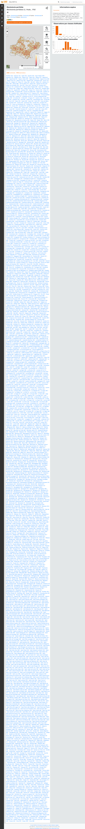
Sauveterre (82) (35, 735)
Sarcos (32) (29, 730)
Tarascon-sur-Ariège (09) (35, 756)
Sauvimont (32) (27, 737)
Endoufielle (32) (36, 265)
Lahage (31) (40, 357)
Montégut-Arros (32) (31, 479)
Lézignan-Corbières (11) (13, 412)
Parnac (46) (45, 530)
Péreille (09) (12, 539)
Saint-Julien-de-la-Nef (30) (31, 669)
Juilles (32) (41, 332)
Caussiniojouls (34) (36, 213)
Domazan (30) (38, 257)
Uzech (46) (38, 776)
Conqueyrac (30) (24, 238)
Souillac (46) (9, 753)
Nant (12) (43, 512)
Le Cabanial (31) (35, 390)
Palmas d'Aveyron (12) (22, 528)
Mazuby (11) (43, 446)
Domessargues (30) (11, 259)
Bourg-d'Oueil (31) (34, 156)
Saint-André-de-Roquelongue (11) (32, 601)
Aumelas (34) (12, 102)
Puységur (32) (31, 569)
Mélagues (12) (34, 447)
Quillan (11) (44, 569)
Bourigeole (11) (24, 158)
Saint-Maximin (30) (42, 694)
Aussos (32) (38, 105)
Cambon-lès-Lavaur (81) (12, 177)
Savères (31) (17, 738)
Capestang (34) (10, 186)
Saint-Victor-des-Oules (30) (38, 719)
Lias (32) (45, 412)
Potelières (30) (41, 555)
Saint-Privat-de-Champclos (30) (24, 710)
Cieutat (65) (40, 226)
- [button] (7, 33)
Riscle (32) (12, 582)
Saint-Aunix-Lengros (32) (19, 605)
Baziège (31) (17, 123)
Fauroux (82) (12, 280)
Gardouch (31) (19, 308)
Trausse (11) (24, 772)
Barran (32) (10, 121)
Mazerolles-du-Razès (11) (32, 446)
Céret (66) (43, 221)
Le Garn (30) (41, 393)
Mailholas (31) (30, 425)
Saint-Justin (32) (40, 672)
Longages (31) (28, 419)
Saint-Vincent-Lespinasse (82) (13, 723)
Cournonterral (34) (19, 246)
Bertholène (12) (32, 140)
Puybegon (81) (17, 566)
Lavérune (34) (33, 387)
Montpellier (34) (13, 498)
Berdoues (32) (9, 140)
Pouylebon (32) (46, 556)
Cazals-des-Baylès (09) (28, 216)
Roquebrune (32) (37, 585)
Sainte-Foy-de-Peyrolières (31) (26, 629)
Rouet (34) (38, 591)
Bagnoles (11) (9, 115)
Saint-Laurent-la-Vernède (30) (13, 678)
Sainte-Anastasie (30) (41, 621)
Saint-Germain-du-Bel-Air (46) (17, 648)
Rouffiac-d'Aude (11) (11, 593)
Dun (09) (35, 261)
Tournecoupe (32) (18, 768)
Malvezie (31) (39, 427)
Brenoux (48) (44, 161)
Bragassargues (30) (14, 161)
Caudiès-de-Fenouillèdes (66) (13, 210)
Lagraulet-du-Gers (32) (39, 355)
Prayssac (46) (9, 561)
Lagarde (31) (18, 354)
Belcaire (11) (18, 131)
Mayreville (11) (33, 444)
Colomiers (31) (22, 234)
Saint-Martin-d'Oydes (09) (32, 688)
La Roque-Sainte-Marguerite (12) (26, 371)
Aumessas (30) (28, 102)
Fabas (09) (33, 276)
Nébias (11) (31, 514)
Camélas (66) (46, 177)
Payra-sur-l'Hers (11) (11, 533)
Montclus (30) (31, 476)
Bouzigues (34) (33, 159)
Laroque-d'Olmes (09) (11, 371)
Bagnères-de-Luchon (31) (40, 113)
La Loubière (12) (18, 360)
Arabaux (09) (24, 90)
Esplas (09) (15, 275)
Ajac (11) (8, 82)
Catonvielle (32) (32, 208)
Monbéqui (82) (28, 458)
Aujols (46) (24, 101)
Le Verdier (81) (30, 411)
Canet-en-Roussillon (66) (29, 183)
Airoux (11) (45, 80)
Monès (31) (25, 460)
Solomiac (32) (12, 749)
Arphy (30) (12, 96)
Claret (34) (36, 229)
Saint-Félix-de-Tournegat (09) (13, 639)
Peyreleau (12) (17, 542)
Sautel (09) (32, 734)
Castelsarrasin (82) (13, 204)
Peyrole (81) (36, 544)
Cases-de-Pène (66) (34, 191)
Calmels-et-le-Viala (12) (15, 174)
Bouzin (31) (41, 159)
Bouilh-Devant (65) (14, 153)
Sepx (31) (26, 743)
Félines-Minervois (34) (30, 280)
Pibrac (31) (38, 547)
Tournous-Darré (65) (39, 768)
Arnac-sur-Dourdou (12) (34, 94)
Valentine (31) (22, 783)
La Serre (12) (29, 376)
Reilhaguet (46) (35, 575)
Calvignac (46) (33, 174)
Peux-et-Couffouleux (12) (28, 541)
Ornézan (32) (35, 523)
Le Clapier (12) (18, 392)
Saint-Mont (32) (26, 697)
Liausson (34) (9, 414)
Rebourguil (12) (18, 575)
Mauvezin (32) (40, 443)
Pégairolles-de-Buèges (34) (21, 536)
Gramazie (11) (38, 321)
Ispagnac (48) (18, 329)
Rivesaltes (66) (25, 582)
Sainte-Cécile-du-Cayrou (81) (29, 623)
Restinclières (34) (43, 577)
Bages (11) (47, 112)
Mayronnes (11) (13, 446)
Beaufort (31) (9, 124)
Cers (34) (16, 223)
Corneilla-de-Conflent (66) (16, 242)
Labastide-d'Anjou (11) (32, 335)
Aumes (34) (20, 102)
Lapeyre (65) (24, 368)
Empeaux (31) (19, 265)
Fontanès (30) (18, 291)
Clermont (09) (43, 229)
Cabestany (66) (10, 169)
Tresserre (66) (45, 773)
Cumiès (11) (34, 253)
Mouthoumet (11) (10, 509)
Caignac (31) (36, 170)
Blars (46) (45, 147)
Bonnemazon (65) (41, 150)
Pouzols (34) (35, 558)
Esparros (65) (20, 272)
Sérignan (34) (9, 745)
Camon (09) (10, 178)
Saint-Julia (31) (19, 667)
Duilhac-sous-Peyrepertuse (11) (24, 261)
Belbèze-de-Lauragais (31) (31, 129)
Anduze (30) (12, 88)
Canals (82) (36, 181)
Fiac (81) (32, 284)
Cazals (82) (18, 216)
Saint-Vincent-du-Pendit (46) (39, 721)
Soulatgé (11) (23, 753)
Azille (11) (27, 112)
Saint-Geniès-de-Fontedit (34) (26, 643)
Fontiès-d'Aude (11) (18, 294)
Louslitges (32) (39, 420)
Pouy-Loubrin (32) (11, 558)
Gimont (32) (9, 314)
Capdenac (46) (30, 185)
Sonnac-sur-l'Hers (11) (39, 749)
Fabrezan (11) (12, 278)
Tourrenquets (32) (28, 770)
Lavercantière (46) (10, 387)
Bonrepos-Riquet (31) (11, 151)
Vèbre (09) (34, 786)
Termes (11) (16, 759)
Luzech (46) (16, 424)
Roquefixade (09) (18, 586)
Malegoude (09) (11, 427)
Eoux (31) (11, 267)
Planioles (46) (25, 550)
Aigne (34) (32, 77)
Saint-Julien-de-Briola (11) (42, 667)
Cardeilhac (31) (19, 188)
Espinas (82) (39, 273)
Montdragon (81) (45, 477)
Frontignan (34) (43, 300)
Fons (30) (34, 289)
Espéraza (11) (10, 273)
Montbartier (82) (33, 469)
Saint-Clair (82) (26, 617)
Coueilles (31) (33, 243)
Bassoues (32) (43, 121)
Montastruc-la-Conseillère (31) (13, 468)
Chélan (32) (39, 224)
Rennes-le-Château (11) (12, 577)
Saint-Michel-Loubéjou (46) (14, 697)
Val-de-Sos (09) (22, 781)
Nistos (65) (9, 517)
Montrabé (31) (32, 499)
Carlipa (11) (17, 189)
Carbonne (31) (43, 186)
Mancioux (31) (20, 428)
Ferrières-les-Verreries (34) (30, 283)
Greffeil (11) (31, 322)
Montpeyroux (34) (22, 498)
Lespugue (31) (9, 409)
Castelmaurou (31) (37, 194)
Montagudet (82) (23, 465)
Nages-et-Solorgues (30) (20, 512)
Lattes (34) (21, 381)
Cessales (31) (23, 223)
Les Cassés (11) (43, 403)
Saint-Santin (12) (39, 713)
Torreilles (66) (34, 765)
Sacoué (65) (41, 596)
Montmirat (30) (38, 495)
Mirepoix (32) (12, 455)
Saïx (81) (15, 724)
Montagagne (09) (36, 463)
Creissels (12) (17, 249)
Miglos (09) (46, 450)
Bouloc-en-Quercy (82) (36, 155)
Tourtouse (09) (37, 770)
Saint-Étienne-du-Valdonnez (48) (28, 634)
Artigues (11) (31, 98)
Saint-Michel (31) (31, 696)
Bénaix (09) (37, 139)
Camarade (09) (10, 175)
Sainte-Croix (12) (11, 626)
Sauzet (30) (35, 737)
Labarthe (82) (35, 333)
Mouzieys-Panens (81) (27, 509)
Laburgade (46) (43, 343)
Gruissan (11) (16, 324)
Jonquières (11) (38, 330)
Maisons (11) (38, 425)
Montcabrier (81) (18, 474)
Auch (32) (11, 101)
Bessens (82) (30, 142)
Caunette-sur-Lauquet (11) (17, 211)
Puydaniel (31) (9, 568)
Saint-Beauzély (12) (28, 609)
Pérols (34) (42, 539)
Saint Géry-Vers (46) (14, 650)
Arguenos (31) (35, 93)
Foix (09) (19, 289)
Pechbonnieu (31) (32, 534)
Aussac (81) (15, 105)
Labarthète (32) (13, 335)
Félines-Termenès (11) (42, 280)
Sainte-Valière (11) (19, 636)
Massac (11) (21, 436)
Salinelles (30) (35, 724)
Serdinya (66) (33, 743)
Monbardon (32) (19, 458)
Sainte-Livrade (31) (18, 631)
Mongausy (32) (22, 461)
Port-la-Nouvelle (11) (20, 555)
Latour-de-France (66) (36, 379)
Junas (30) (12, 333)
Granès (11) (46, 321)
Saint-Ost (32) (41, 700)
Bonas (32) (17, 150)
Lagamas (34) (45, 352)
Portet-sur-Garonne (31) (40, 553)
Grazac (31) (17, 322)
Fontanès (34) (26, 291)
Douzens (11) (42, 259)
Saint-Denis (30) (39, 620)
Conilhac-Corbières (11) (29, 237)
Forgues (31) (37, 294)
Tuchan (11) (12, 776)
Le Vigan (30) (38, 411)
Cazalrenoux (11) (10, 216)
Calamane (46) (34, 172)
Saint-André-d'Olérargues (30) (22, 602)
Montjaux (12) (44, 492)
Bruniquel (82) (37, 166)
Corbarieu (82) (33, 238)
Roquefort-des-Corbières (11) (31, 586)
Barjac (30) (33, 120)
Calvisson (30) (42, 174)
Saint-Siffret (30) (40, 716)
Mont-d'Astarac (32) (24, 477)
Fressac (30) (26, 300)
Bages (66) (9, 113)
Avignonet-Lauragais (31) (19, 110)
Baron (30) (46, 120)
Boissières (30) (44, 148)
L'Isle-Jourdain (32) (42, 416)
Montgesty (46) (42, 488)
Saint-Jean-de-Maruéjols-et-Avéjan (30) (26, 659)
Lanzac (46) (27, 367)
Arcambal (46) (18, 91)
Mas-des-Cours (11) (12, 436)
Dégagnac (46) (17, 256)
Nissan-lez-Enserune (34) (39, 515)
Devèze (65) (36, 256)
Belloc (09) (24, 136)
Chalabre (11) (10, 224)
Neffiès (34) (38, 514)
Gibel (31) (21, 313)
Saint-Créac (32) (10, 620)
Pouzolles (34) (27, 558)
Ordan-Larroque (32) (17, 523)
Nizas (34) (31, 517)
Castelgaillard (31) (18, 194)
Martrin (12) (34, 435)
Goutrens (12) (9, 321)
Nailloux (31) (30, 512)
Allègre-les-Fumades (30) (12, 85)
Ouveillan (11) (12, 526)
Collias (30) (30, 232)
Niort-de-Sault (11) (27, 515)
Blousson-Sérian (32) (18, 148)
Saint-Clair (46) (17, 617)
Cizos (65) (24, 227)
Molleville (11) (10, 458)
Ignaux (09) (33, 327)
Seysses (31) (45, 746)
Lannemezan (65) (30, 365)
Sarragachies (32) (13, 732)
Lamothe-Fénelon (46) (11, 365)
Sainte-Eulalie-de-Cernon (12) (36, 628)
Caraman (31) (26, 186)
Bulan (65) (9, 167)
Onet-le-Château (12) (32, 522)
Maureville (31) (41, 441)
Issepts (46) (31, 329)
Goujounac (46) (20, 319)
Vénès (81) (44, 787)
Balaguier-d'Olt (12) (23, 117)
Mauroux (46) (17, 443)
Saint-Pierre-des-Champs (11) (28, 707)
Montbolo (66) (45, 471)
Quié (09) (38, 569)
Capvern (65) (18, 186)
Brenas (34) (29, 161)
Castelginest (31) (28, 194)
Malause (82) (46, 425)
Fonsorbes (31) (41, 289)
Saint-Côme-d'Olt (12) (28, 618)
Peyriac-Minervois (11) (18, 544)
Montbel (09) (9, 471)
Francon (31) (24, 299)
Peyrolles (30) (9, 545)
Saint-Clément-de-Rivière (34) (14, 618)
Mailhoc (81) (23, 425)
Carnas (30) (43, 189)
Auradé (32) (36, 102)
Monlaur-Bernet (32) (32, 461)
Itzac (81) (44, 329)
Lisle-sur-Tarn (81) (10, 417)
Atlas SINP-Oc (13, 2)
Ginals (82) (16, 314)
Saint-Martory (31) (13, 693)
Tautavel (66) (43, 757)
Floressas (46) (28, 287)
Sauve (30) (9, 735)
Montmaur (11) (20, 495)
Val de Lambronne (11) (11, 781)
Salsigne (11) (40, 727)
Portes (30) (30, 553)
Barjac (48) (40, 120)
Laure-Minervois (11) (21, 382)
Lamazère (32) (40, 362)
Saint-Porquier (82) (42, 708)
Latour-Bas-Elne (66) (25, 379)
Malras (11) (18, 427)
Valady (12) (26, 780)
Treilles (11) (17, 773)
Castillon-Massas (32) (36, 207)
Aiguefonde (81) (13, 79)
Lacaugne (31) (16, 348)
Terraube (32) (30, 759)
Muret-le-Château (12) (24, 511)
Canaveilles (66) (44, 181)
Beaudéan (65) (42, 123)
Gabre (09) (29, 302)
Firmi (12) (8, 286)
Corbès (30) (12, 240)
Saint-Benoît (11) (18, 610)
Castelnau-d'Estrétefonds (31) (22, 199)
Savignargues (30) (37, 738)
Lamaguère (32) (10, 362)
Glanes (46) (32, 316)
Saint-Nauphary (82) (36, 697)
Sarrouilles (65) (23, 732)
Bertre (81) (39, 140)
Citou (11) (18, 227)
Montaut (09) (43, 468)
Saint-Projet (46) (37, 710)
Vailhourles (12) (11, 780)
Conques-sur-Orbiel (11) (13, 238)
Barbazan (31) (28, 118)
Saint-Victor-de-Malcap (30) (23, 719)
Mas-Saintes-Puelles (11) (39, 436)
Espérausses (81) (45, 272)
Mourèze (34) (45, 506)
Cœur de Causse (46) (20, 232)
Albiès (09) (9, 83)
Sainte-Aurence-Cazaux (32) (13, 623)
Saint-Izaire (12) (32, 655)
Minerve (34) (30, 452)
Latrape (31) (14, 381)
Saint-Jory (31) (45, 666)
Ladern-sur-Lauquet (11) (21, 351)
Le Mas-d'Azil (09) (28, 397)
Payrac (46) (44, 531)
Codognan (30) (10, 232)
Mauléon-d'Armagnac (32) (25, 439)
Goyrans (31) (23, 321)
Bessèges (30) (22, 142)
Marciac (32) (9, 430)
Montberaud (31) (18, 471)
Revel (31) (8, 579)
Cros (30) (11, 251)
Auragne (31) (43, 102)
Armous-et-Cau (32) (22, 94)
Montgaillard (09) (18, 487)
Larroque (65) (38, 373)
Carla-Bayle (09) (37, 188)
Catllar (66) (24, 208)
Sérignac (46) (41, 743)
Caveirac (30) (29, 215)
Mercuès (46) (9, 449)
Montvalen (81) (30, 503)
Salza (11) (36, 729)
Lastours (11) (36, 378)
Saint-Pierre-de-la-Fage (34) (42, 705)
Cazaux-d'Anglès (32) (14, 218)
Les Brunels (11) (34, 403)
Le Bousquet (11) (26, 390)
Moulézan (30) (9, 506)
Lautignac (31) (9, 384)
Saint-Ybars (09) (42, 723)
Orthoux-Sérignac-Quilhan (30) (29, 525)
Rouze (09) (34, 594)
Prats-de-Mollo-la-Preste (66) (27, 560)
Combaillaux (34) (31, 234)
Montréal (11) (40, 499)
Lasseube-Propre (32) (26, 378)
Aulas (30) (30, 101)
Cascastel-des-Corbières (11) (20, 191)
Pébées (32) (16, 534)
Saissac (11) (9, 724)
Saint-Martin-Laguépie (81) (35, 689)
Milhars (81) (9, 452)
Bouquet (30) (17, 156)
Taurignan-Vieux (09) (19, 757)
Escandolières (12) (28, 267)
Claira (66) (30, 227)
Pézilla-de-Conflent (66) (28, 547)
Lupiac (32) (37, 422)
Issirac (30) (38, 329)
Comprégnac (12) (22, 235)
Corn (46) (38, 240)
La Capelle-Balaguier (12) (36, 344)
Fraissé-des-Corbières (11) (40, 297)
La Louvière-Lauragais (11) (29, 360)
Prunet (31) (16, 563)
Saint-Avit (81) (40, 605)
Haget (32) (46, 324)
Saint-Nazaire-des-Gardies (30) (39, 699)
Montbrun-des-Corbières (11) (35, 473)
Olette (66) (39, 520)
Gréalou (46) (24, 322)
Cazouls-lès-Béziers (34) (32, 219)
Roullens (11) (36, 593)
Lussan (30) (44, 422)
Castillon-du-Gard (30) (24, 207)
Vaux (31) (28, 786)
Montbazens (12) (43, 469)
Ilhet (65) (45, 327)
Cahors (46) (9, 170)
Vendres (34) (29, 787)
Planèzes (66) (17, 550)
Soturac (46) (19, 751)
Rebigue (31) (10, 575)
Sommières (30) (22, 749)
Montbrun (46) (10, 473)
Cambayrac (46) (27, 175)
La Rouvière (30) (20, 373)
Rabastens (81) (25, 571)
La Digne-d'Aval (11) (44, 351)
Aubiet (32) (29, 99)
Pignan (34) (45, 547)
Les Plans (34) (43, 408)
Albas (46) (27, 82)
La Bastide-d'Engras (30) (34, 336)
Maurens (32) (9, 441)
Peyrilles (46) (28, 544)
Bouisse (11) (40, 153)
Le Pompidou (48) (13, 400)
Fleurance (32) (27, 286)
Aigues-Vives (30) (21, 80)
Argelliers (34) (15, 93)
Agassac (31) (17, 75)
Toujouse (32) (16, 767)
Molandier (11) (24, 457)
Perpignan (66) (10, 541)
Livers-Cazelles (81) (29, 417)
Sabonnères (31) (26, 596)
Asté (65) (23, 99)
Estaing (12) (37, 275)
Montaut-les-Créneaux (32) (13, 469)
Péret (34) (18, 539)
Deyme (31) (43, 256)
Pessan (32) (18, 541)
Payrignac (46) (21, 533)
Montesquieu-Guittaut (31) (12, 482)
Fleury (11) (34, 286)
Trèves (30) (9, 775)
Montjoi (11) (9, 493)
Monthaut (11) (44, 490)
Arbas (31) (45, 90)
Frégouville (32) (18, 300)
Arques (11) (18, 96)
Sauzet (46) (42, 737)
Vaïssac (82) (19, 780)
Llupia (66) (38, 417)
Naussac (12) (17, 514)
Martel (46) (20, 435)
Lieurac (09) (24, 414)
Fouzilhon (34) (9, 297)
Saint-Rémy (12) (27, 712)
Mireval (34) (33, 455)
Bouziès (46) (25, 159)
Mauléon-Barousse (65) (12, 439)
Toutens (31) (9, 772)
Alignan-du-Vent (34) (42, 83)
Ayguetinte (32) (20, 112)
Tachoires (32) (17, 756)
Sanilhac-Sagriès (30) (19, 730)
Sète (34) (18, 746)
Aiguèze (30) (30, 80)
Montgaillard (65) (37, 487)
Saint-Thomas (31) (44, 718)
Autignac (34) (17, 107)
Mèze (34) (17, 450)
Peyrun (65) (17, 545)
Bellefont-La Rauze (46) (15, 134)
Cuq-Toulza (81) (42, 253)
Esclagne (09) (38, 267)
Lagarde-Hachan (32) (27, 354)
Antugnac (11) (9, 90)
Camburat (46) (38, 177)
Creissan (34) (9, 249)
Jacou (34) (16, 330)
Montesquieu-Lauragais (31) (27, 482)
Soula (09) (16, 753)
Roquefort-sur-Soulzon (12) (36, 588)
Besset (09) (38, 142)
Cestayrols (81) (31, 223)
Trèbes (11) (40, 772)
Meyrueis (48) (10, 450)
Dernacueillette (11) (27, 256)
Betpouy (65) (29, 143)
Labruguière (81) (34, 343)
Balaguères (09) (13, 117)
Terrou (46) (16, 761)
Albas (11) (20, 82)
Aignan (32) (25, 77)
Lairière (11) (17, 359)
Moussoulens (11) (38, 507)
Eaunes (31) (23, 264)
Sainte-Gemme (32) (40, 629)
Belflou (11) (23, 132)
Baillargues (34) (30, 115)
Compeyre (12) (12, 235)
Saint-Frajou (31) (24, 640)
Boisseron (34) (28, 148)
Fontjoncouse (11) (28, 294)
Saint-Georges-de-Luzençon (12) (26, 647)
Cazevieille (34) (21, 219)
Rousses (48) (19, 594)
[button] (7, 32)
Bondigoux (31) (25, 150)
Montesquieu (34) (38, 480)
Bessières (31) (45, 142)
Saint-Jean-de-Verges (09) (19, 662)
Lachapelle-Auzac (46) (43, 348)
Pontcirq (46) (22, 552)
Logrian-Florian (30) (11, 419)
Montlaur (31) (12, 495)
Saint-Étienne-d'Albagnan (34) (36, 632)
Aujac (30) (17, 101)
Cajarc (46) (26, 172)
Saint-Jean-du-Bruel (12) (33, 662)
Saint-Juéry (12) (10, 667)
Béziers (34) (21, 145)
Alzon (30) (28, 85)
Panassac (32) (40, 528)
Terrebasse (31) (39, 759)
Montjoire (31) (39, 493)
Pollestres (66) (34, 550)
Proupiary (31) (33, 561)
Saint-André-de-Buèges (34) (40, 599)
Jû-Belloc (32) (26, 332)
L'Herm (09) (23, 412)
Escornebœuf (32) (14, 268)
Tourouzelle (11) (10, 770)
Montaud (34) (35, 468)
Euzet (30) (27, 276)
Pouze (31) (20, 558)
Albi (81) (33, 82)
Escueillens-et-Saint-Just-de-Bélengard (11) (17, 270)
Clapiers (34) (9, 229)
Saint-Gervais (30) (30, 648)
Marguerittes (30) (13, 431)
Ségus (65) (39, 740)
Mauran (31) (36, 439)
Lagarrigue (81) (38, 354)
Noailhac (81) (38, 517)
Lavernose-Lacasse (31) (22, 387)
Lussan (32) (9, 424)
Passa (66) (8, 531)
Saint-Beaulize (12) (17, 609)
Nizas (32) (25, 517)
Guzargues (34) (38, 324)
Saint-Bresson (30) (37, 612)
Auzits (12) (31, 109)
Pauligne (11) (30, 531)
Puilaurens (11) (40, 563)
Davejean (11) (9, 256)
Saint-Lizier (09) (33, 680)
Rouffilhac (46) (21, 593)
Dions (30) (30, 257)
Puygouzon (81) (28, 568)
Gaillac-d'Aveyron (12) (33, 303)
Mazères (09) (21, 446)
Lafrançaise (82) (37, 352)
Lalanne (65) (24, 359)
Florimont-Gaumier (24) (39, 287)
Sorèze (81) (12, 751)
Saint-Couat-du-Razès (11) (42, 618)
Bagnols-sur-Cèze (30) (19, 115)
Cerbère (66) (36, 221)
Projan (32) (25, 561)
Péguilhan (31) (9, 537)
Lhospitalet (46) (38, 412)
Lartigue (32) (38, 374)
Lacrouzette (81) (10, 351)
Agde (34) (24, 75)
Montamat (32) (32, 466)
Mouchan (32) (19, 504)
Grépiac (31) (46, 322)
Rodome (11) (46, 583)
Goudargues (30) (37, 318)
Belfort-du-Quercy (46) (32, 132)
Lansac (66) (39, 365)
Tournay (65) (9, 768)
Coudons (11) (25, 243)
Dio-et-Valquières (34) (21, 257)
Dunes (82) (42, 261)
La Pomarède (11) (33, 368)
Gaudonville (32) (43, 310)
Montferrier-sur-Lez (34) (31, 485)
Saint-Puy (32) (46, 710)
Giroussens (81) (10, 316)
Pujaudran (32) (34, 564)
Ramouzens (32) (28, 574)
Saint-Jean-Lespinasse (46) (20, 666)
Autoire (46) (25, 107)
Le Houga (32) (39, 395)
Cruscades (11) (19, 251)
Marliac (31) (44, 431)
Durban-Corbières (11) (22, 262)
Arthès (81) (24, 98)
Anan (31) (40, 86)
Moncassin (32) (36, 458)
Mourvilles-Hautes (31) (11, 507)
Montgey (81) (9, 490)
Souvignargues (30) (22, 754)
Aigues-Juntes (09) (23, 79)
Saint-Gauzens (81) (24, 642)
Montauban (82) (27, 468)
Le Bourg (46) (17, 390)
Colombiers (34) (13, 234)
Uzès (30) (44, 776)
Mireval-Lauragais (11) (42, 455)
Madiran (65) (23, 424)
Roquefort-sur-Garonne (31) (22, 588)
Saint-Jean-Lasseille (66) (33, 664)
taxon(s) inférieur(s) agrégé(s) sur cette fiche (19, 22)
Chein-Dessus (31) (30, 224)
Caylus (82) (36, 215)
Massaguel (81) (28, 436)
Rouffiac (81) (45, 591)
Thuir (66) (14, 765)
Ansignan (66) (45, 88)
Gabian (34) (23, 302)
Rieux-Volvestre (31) (37, 580)
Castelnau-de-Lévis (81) (19, 197)
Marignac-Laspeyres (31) (33, 431)
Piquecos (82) (24, 549)
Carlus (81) (24, 189)
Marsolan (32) (12, 435)
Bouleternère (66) (24, 155)
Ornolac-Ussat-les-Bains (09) (13, 525)
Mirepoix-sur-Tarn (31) (22, 455)
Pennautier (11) (34, 537)
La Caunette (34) (25, 348)
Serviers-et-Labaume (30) (41, 745)
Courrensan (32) (29, 246)
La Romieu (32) (31, 370)
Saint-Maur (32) (40, 693)
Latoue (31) (9, 379)
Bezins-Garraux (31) (30, 145)
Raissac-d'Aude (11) (33, 572)
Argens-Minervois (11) (25, 93)
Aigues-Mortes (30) (34, 79)
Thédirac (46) (45, 761)
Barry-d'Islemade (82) (33, 121)
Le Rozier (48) (17, 401)
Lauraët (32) (12, 382)
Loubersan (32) (45, 419)
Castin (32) (46, 207)
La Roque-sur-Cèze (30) (42, 371)
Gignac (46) (35, 313)
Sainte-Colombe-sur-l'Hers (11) (41, 624)
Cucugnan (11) (18, 253)
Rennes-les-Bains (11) (24, 577)
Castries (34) (16, 208)
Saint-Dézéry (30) (20, 621)
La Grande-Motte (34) (18, 355)
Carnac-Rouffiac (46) (33, 189)
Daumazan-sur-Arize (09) (38, 254)
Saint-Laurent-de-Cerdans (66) (30, 675)
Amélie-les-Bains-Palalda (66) (29, 86)
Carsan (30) (9, 191)
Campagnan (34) (41, 178)
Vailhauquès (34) (45, 778)
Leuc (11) (15, 411)
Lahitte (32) (10, 359)
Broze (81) (22, 166)
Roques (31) (39, 590)
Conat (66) (30, 235)
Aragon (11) (32, 90)
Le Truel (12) (9, 411)
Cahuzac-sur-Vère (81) (26, 170)
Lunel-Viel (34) (29, 422)
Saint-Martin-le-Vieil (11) (34, 691)
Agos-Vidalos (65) (39, 75)
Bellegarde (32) (35, 134)
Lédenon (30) (9, 393)
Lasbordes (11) (13, 376)
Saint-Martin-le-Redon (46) (20, 691)
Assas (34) (8, 99)
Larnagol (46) (23, 370)
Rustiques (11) (9, 596)
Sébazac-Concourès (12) (13, 740)
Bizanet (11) (9, 147)
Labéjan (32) (30, 341)
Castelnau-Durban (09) (36, 199)
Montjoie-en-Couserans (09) (27, 493)
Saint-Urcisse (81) (10, 719)
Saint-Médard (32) (10, 696)
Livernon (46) (19, 417)
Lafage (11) (9, 352)
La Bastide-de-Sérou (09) (19, 338)
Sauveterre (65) (26, 735)
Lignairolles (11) (45, 414)
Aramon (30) (39, 90)
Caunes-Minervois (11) (35, 210)
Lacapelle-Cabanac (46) (20, 346)
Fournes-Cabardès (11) (22, 295)
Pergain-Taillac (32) (27, 539)
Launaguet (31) (41, 381)
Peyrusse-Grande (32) (26, 545)
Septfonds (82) (19, 743)
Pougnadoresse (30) (21, 556)
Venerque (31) (36, 787)
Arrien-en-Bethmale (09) (40, 96)
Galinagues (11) (10, 306)
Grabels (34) (31, 321)
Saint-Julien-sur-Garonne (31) (32, 670)
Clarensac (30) (28, 229)
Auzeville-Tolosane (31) (21, 109)
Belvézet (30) (9, 139)
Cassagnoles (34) (44, 191)
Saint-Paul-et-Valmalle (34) (13, 704)
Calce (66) (41, 172)
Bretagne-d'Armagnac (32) (19, 162)
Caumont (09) (25, 210)
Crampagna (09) (20, 248)
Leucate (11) (22, 411)
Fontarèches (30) (13, 292)
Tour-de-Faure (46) (33, 767)
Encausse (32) (27, 265)
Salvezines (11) (22, 729)
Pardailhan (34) (13, 530)
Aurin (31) (8, 105)
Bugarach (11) (46, 166)
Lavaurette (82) (40, 386)
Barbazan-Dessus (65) (38, 118)
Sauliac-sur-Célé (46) (14, 734)
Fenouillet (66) (40, 281)
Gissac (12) (25, 316)
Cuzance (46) (21, 254)
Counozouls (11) (26, 245)
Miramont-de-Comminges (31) (13, 454)
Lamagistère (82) (41, 360)
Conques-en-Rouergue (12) (42, 237)
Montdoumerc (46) (35, 477)
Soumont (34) (39, 753)
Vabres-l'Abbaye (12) (18, 778)
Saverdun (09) (9, 738)
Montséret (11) (21, 503)
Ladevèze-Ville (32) (33, 351)
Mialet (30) (32, 450)
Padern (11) (20, 526)
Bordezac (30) (30, 151)
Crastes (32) (34, 248)
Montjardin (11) (36, 492)
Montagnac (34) (13, 465)
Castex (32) (16, 205)
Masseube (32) (27, 438)
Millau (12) (23, 452)
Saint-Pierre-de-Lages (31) (13, 707)
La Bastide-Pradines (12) (42, 340)
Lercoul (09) (46, 400)
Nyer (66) (11, 520)
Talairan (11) (25, 756)
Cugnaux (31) (26, 253)
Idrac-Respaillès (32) (24, 327)
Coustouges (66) (10, 248)
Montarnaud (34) (41, 466)
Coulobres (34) (16, 245)
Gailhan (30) (17, 303)
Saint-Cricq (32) (20, 620)
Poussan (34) (37, 556)
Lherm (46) (30, 412)
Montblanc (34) (37, 471)
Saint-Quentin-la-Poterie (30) (14, 712)
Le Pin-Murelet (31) (39, 398)
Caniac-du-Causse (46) (42, 183)
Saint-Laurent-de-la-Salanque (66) (23, 677)
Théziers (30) (18, 764)
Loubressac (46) (10, 420)
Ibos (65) (15, 327)
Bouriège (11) (16, 158)
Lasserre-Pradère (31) (14, 378)
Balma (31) (44, 117)
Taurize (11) (28, 757)
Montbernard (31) (27, 471)
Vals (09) (21, 784)
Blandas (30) (39, 147)
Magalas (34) (31, 424)
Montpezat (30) (33, 498)
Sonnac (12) (30, 749)
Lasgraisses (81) (38, 376)
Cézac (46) (46, 223)
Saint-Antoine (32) (36, 602)
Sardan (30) (36, 730)
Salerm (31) (21, 724)
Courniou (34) (9, 246)
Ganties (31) (33, 306)
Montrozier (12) (13, 503)
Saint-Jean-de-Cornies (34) (33, 656)
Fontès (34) (9, 294)
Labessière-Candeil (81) (41, 341)
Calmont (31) (25, 174)
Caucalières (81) (41, 208)
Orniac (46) (43, 523)
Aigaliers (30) (17, 77)
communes (11, 72)
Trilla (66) (30, 775)
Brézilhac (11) (36, 162)
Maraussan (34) (44, 428)
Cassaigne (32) (10, 193)
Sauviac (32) (18, 737)
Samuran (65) (9, 730)
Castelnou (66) (38, 202)
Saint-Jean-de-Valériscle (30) (31, 661)
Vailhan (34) (37, 778)
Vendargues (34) (20, 787)
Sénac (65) (32, 742)
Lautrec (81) (17, 384)
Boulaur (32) (16, 155)
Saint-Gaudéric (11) (14, 642)
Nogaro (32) (17, 518)
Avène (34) (37, 109)
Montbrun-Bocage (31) (21, 473)
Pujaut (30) (42, 564)
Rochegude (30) (31, 583)
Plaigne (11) (40, 549)
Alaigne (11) (14, 82)
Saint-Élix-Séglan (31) (29, 631)
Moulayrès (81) (27, 504)
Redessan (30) (26, 575)
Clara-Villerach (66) (19, 229)
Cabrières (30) (36, 169)
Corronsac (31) (42, 242)
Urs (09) (26, 776)
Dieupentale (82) (10, 257)
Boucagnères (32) (39, 151)
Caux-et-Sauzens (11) (11, 215)
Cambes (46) (35, 175)
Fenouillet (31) (32, 281)
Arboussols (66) (10, 91)
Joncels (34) (29, 330)
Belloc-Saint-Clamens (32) (34, 136)
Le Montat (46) (37, 397)
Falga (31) (40, 278)
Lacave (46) (34, 348)
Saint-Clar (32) (35, 617)
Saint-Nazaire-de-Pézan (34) (22, 699)
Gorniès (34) (28, 318)
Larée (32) (8, 370)
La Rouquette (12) (10, 373)
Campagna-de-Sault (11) (29, 178)
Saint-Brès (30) (28, 612)
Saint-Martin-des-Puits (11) (26, 686)
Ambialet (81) (18, 86)
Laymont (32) (41, 387)
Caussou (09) (45, 213)
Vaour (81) (27, 784)
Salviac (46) (30, 729)
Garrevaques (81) (35, 308)
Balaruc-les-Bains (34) (34, 117)
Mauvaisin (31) (32, 443)
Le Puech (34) (38, 400)
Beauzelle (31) (39, 126)
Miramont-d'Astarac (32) (40, 452)
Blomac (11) (9, 148)
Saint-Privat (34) (10, 710)
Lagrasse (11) (29, 355)
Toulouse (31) (24, 767)
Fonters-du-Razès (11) (42, 292)
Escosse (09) (23, 268)
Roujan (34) (29, 593)
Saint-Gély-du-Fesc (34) (36, 642)
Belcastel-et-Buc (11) (35, 131)
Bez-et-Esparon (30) (11, 145)
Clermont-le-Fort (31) (11, 230)
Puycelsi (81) (41, 566)
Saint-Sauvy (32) (39, 715)
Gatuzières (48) (34, 310)
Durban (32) (12, 262)
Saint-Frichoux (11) (34, 640)
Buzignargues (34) (28, 167)
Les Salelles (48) (44, 409)
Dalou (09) (28, 254)
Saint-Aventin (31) (31, 605)
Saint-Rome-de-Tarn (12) (27, 713)
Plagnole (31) (32, 549)
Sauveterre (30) (17, 735)
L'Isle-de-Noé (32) (31, 416)
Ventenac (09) (9, 789)
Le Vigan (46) (46, 411)
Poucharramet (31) (10, 556)
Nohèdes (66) (25, 518)
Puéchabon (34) (24, 563)
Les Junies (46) (20, 406)
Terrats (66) (23, 759)
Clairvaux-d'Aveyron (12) (41, 227)
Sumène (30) (31, 754)
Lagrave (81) (24, 357)
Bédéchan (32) (13, 128)
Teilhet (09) (9, 759)
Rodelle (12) (39, 583)
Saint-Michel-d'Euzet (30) (43, 696)
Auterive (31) (45, 105)
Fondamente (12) (26, 289)
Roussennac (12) (11, 594)
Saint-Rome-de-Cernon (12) (13, 713)
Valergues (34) (30, 783)
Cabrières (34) (44, 169)
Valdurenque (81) (41, 781)
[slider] (22, 65)
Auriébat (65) (37, 104)
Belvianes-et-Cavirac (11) (20, 139)
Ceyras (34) (39, 223)
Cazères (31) (12, 219)
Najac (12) (37, 512)
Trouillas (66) (37, 775)
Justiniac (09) (19, 333)
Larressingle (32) (30, 373)
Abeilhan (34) (9, 75)
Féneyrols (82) (24, 281)
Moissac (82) (17, 457)
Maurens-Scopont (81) (19, 441)
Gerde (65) (9, 313)
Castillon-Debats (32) (37, 205)
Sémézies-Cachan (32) (23, 742)
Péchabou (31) (23, 534)
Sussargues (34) (40, 754)
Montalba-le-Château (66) (20, 466)
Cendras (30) (42, 219)
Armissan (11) (12, 94)
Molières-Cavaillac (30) (43, 457)
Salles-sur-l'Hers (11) (18, 727)
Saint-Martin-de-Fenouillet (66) (37, 685)
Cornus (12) (35, 242)
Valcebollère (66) (34, 780)
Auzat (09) (11, 109)
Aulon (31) (37, 101)
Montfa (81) (41, 484)
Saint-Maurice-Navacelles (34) (29, 694)
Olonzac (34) (17, 522)
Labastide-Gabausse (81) (15, 340)
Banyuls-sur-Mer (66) (11, 118)
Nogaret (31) (10, 518)
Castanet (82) (36, 193)
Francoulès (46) (33, 299)
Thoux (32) (38, 764)
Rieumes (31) (18, 580)
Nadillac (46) (9, 512)
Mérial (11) (16, 449)
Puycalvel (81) (33, 566)
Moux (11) (18, 509)
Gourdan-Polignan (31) (30, 319)
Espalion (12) (12, 272)
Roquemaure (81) (10, 590)
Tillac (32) (20, 765)
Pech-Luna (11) (9, 536)
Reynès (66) (15, 579)
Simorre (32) (34, 748)
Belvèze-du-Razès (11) (40, 137)
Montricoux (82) (38, 501)
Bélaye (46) (12, 129)
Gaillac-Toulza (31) (44, 303)
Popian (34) (37, 552)
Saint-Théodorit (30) (33, 718)
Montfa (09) (34, 484)
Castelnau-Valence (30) (28, 202)
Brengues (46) (36, 161)
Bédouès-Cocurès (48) (36, 128)
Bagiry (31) (16, 113)
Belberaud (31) (20, 129)
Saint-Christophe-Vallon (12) (33, 615)
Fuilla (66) (16, 302)
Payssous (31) (41, 533)
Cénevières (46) (10, 221)
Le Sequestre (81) (37, 405)
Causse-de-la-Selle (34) (39, 211)
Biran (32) (44, 145)
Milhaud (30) (16, 452)
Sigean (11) (27, 748)
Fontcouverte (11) (23, 292)
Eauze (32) (29, 264)
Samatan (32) (43, 729)
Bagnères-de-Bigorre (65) (26, 113)
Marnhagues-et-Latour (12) (30, 433)
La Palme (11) (34, 367)
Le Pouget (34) (30, 400)
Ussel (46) (31, 776)
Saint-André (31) (13, 599)
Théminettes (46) (11, 762)
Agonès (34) (31, 75)
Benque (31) (44, 139)
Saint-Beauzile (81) (39, 609)
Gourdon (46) (40, 319)
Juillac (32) (34, 332)
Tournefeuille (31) (28, 768)
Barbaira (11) (21, 118)
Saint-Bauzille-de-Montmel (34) (32, 607)
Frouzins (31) (9, 302)
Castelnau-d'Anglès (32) (21, 196)
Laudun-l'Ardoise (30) (30, 381)
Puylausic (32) (12, 569)
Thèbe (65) (38, 761)
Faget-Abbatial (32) (22, 278)
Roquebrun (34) (28, 585)
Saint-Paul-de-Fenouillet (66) (31, 702)
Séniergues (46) (10, 743)
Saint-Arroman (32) (39, 604)
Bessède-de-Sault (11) (12, 142)
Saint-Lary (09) (16, 674)
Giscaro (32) (18, 316)
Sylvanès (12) (9, 756)
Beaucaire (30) (25, 123)
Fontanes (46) (34, 291)
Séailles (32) (46, 738)
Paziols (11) (9, 534)
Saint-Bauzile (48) (18, 607)
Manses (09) (36, 428)
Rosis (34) (24, 591)
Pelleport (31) (26, 537)
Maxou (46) (26, 444)
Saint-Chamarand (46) (26, 613)
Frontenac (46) (34, 300)
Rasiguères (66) (37, 574)
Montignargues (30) (19, 492)
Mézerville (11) (24, 450)
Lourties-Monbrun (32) (29, 420)
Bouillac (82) (32, 153)
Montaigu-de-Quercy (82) (34, 465)
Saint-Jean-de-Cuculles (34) (21, 658)
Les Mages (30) (29, 406)
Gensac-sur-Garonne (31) (42, 311)
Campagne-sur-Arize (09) (12, 180)
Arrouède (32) (16, 98)
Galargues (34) (38, 305)
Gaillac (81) (24, 303)
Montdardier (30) (13, 477)
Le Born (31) (34, 389)
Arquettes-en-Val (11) (27, 96)
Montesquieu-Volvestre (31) (42, 482)
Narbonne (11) (9, 514)
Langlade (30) (21, 365)
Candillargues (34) (10, 183)
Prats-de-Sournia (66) (41, 560)
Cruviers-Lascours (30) (29, 251)
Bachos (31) (33, 112)
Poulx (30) (30, 556)
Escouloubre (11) (31, 268)
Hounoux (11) (39, 325)
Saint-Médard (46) (21, 696)
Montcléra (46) (23, 476)
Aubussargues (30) (38, 99)
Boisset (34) (36, 148)
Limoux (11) (16, 416)
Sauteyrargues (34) (41, 734)
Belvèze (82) (31, 137)
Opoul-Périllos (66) (43, 522)
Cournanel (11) (41, 245)
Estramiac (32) (19, 276)
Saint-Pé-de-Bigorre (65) (12, 705)
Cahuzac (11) (16, 170)
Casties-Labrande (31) (25, 205)
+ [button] (7, 30)
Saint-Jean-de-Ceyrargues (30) (17, 656)
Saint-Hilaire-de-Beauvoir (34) (30, 651)
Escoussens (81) (41, 268)
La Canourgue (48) (24, 344)
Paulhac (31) (16, 531)
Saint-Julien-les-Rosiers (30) (16, 670)
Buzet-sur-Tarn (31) (18, 167)
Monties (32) (9, 492)
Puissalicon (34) (19, 564)
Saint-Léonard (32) (23, 680)
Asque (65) (46, 98)
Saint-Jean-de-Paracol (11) (16, 661)
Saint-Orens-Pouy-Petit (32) (29, 700)
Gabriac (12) (37, 302)
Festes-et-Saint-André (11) (15, 284)
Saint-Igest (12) (22, 655)
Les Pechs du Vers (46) (24, 408)
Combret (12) (40, 234)
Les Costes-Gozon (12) (19, 405)
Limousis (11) (9, 416)
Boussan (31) (41, 158)
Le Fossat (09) (33, 393)
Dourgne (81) (28, 259)
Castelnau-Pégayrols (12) (40, 200)
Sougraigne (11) (41, 751)
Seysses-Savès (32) (11, 748)
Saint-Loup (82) (17, 681)
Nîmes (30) (19, 515)
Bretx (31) (29, 162)
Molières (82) (33, 457)
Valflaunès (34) (39, 783)
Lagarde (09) (10, 354)
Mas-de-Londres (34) (43, 435)
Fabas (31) (40, 276)
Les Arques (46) (43, 401)
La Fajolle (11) (16, 352)
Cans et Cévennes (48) (20, 185)
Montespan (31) (28, 480)
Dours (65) (35, 259)
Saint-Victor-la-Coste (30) (24, 721)
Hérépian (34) (17, 325)
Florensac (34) (20, 287)
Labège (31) (23, 341)
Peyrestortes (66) (26, 542)
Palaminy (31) (12, 528)
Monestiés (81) (33, 460)
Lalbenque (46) (43, 359)
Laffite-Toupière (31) (26, 352)
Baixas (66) (38, 115)
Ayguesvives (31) (10, 112)
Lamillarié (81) (9, 363)
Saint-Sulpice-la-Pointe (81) (20, 718)
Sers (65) (24, 745)
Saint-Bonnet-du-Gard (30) (16, 612)
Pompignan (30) (13, 552)
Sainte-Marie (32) (40, 631)
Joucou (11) (19, 332)
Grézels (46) (9, 324)
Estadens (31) (22, 275)
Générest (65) (23, 311)
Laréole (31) (15, 370)
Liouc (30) (23, 416)
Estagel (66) (30, 275)
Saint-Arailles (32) (28, 604)
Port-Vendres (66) (31, 555)
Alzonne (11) (35, 85)
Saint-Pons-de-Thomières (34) (28, 708)
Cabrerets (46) (18, 169)
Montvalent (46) (39, 503)
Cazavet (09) (24, 218)
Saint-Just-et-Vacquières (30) (27, 672)
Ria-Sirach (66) (23, 579)
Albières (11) (45, 82)
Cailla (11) (43, 170)
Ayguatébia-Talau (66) (38, 110)
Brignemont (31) (10, 164)
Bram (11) (22, 161)
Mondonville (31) (17, 460)
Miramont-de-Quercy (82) (28, 454)
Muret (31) (15, 511)
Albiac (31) (38, 82)
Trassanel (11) (16, 772)
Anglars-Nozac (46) (29, 88)
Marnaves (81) (18, 433)
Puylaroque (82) (37, 568)
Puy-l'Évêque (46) (21, 569)
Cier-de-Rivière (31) (14, 226)
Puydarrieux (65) (18, 568)
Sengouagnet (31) (40, 742)
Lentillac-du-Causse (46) (19, 398)
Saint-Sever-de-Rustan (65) (28, 716)
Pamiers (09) (32, 528)
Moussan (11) (30, 507)
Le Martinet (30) (18, 397)
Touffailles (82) (43, 765)
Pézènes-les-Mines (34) (15, 547)
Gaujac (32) (9, 311)
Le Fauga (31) (25, 393)
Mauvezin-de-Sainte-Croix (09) (14, 444)
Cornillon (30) (27, 242)
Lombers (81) (20, 419)
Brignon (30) (18, 164)
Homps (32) (32, 325)
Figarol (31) (38, 284)
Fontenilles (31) (32, 292)
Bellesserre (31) (16, 136)
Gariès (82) (27, 308)
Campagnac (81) (18, 178)
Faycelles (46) (20, 280)
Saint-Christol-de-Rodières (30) (17, 615)
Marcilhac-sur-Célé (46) (20, 430)
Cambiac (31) (43, 175)
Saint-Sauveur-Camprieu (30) (26, 715)
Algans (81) (32, 83)
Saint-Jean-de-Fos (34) (35, 658)
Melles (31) (42, 447)
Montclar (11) (27, 474)
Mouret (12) (38, 506)
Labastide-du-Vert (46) (32, 338)
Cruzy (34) (39, 251)
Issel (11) (25, 329)
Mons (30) (20, 463)
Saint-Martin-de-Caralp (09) (21, 685)
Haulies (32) (10, 325)
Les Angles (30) (34, 401)
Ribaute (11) (31, 579)
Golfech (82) (39, 316)
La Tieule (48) (44, 378)
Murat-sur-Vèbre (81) (39, 509)
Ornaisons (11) (27, 523)
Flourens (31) (12, 289)
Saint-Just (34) (44, 670)
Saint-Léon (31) (13, 680)
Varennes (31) (40, 784)
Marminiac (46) (10, 433)
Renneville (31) (34, 577)
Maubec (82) (35, 438)
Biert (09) (38, 145)
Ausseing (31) (22, 105)
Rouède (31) (32, 591)
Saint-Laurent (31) (25, 674)
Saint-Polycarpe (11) (14, 708)
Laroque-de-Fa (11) (41, 370)
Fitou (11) (14, 286)
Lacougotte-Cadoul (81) (13, 349)
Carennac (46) (28, 188)
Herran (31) (25, 325)
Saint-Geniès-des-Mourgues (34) (17, 645)
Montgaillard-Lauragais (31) (13, 488)
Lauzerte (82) (25, 384)
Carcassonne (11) (10, 188)
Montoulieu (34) (13, 496)
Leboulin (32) (9, 390)
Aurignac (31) (44, 104)
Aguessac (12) (9, 77)
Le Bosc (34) (41, 389)
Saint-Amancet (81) (24, 598)
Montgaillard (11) (28, 487)
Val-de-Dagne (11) (44, 780)
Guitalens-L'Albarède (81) (27, 324)
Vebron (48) (41, 786)
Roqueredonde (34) (29, 590)
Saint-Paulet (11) (43, 702)
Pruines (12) (9, 563)
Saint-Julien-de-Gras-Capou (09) (15, 669)
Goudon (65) (45, 318)
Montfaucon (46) (10, 485)
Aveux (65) (44, 109)
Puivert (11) (26, 564)
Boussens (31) (9, 159)
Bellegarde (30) (26, 134)
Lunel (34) (21, 422)
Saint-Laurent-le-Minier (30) (29, 678)
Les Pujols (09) (18, 409)
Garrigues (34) (44, 308)
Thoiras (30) (31, 764)
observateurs (21, 72)
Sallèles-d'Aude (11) (14, 726)
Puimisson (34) (10, 564)
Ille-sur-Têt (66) (10, 329)
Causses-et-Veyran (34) (24, 213)
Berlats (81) (17, 140)
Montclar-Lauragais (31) (12, 476)
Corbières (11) (20, 240)
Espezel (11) (32, 273)
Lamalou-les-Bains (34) (21, 362)
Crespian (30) (25, 249)
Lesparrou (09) (13, 408)
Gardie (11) (12, 308)
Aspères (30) (39, 98)
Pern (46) (35, 539)
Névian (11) (12, 515)
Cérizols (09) (9, 223)
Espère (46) (25, 273)
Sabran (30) (34, 596)
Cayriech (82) (44, 215)
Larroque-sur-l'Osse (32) (27, 374)
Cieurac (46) (32, 226)
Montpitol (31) (24, 499)
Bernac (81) (24, 140)
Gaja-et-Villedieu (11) (12, 305)
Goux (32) (16, 321)
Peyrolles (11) (43, 544)
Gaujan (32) (16, 311)
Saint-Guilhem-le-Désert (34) (37, 650)
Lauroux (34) (45, 382)
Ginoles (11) (37, 314)
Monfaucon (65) (42, 460)
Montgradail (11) (28, 490)
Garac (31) (40, 306)
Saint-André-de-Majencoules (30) (14, 601)
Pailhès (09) (27, 526)
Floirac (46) (41, 286)
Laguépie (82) (32, 357)
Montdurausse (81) (11, 479)
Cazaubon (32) (39, 216)
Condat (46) (45, 235)
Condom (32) (9, 237)
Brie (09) (43, 162)
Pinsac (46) (9, 549)
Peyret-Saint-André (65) (38, 542)
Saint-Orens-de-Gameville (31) (13, 700)
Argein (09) (39, 91)
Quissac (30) (17, 571)
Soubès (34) (27, 751)
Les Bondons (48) (10, 403)
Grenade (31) (38, 322)
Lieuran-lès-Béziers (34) (34, 414)
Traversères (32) (32, 772)
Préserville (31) (18, 561)
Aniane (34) (38, 88)
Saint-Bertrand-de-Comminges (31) (32, 610)
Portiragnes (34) (10, 555)
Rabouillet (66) (23, 572)
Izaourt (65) (9, 330)
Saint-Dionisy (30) (30, 621)
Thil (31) (25, 764)
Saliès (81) (28, 724)
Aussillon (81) (30, 105)
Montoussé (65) (38, 496)
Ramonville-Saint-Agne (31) (16, 574)
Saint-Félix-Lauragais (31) (28, 639)
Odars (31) (24, 520)
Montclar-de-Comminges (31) (38, 474)
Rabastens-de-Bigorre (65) (37, 571)
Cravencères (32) (42, 248)
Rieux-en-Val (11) (26, 580)
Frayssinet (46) (41, 299)
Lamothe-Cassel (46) (43, 363)
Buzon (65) (37, 167)
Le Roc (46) (10, 401)
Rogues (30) (10, 585)
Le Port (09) (22, 400)
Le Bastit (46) (26, 389)
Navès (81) (24, 514)
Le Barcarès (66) (17, 389)
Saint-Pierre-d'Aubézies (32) (27, 705)
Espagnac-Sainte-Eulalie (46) (36, 270)
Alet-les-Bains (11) (24, 83)
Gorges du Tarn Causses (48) (16, 318)
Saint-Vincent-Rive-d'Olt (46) (29, 723)
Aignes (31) (38, 77)
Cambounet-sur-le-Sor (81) (26, 177)
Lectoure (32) (41, 392)
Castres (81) (9, 208)
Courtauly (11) (45, 246)
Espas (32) (27, 272)
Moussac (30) (22, 507)
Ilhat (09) (39, 327)
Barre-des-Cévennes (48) (20, 121)
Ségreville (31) (32, 740)
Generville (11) (31, 311)
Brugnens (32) (29, 166)
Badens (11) (40, 112)
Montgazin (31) (25, 488)
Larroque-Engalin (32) (14, 374)
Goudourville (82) (10, 319)
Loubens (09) (36, 419)
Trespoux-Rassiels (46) (35, 773)
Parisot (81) (31, 530)
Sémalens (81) (12, 742)
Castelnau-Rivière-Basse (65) (13, 202)
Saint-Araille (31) (19, 604)
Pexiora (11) (39, 541)
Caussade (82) (28, 211)
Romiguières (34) (18, 585)
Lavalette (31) (22, 386)
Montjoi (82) (16, 493)
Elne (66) (35, 264)
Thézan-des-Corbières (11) (36, 762)
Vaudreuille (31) (13, 786)
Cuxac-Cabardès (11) (11, 254)
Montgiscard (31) (18, 490)
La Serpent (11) (21, 376)
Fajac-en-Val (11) (32, 278)
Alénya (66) (16, 83)
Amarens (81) (42, 85)
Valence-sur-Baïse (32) (11, 783)
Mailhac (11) (16, 425)
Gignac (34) (28, 313)
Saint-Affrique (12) (14, 598)
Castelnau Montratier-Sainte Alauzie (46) (23, 200)
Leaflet (35, 68)
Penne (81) (42, 537)
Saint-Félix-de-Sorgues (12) (42, 637)
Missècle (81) (9, 457)
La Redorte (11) (42, 368)
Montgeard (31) (34, 488)
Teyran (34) (23, 761)
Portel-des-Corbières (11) (19, 553)
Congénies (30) (18, 237)
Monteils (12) (12, 480)
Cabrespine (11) (27, 169)
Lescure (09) (29, 405)
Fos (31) (43, 294)
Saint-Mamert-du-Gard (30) (29, 681)
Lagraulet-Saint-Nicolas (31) (13, 357)
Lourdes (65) (18, 420)
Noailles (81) (46, 517)
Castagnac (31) (28, 193)
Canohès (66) (9, 185)
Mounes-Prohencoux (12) (27, 506)
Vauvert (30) (21, 786)
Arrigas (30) (9, 98)
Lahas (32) (46, 357)
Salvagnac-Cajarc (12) (11, 729)
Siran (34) (40, 748)
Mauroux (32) (9, 443)
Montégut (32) (21, 479)
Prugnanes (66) (41, 561)
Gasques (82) (25, 310)
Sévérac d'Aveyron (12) (28, 746)
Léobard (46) (30, 398)
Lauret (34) (38, 382)
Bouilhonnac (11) (24, 153)
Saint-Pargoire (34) (17, 702)
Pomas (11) (41, 550)
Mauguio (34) (43, 438)
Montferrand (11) (20, 485)
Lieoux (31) (17, 414)
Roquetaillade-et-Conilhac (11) (13, 591)
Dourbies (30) (20, 259)
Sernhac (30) (17, 745)
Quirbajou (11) (9, 571)
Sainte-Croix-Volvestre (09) (21, 628)
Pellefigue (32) (18, 537)
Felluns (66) (9, 281)
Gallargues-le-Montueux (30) (22, 306)
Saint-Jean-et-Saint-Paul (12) (18, 664)
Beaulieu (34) (25, 124)
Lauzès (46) (33, 384)
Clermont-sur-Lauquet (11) (37, 230)
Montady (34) (27, 463)
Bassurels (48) (9, 123)
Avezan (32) (9, 110)
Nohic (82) (32, 518)
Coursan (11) (37, 246)
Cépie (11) (29, 221)
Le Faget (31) (17, 393)
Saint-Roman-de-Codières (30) (39, 712)
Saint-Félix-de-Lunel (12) (12, 637)
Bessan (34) (46, 140)
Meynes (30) (46, 449)
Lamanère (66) (31, 362)
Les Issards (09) (11, 406)
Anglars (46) (19, 88)
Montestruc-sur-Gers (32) (23, 484)
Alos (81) (22, 85)
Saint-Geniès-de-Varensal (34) (34, 645)
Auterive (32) (9, 107)
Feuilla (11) (26, 284)
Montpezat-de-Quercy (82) (13, 499)
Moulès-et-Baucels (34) (38, 504)
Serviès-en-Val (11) (10, 746)
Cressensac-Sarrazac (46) (36, 249)
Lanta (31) (11, 367)
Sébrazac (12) (23, 740)
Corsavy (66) (9, 243)
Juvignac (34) (27, 333)
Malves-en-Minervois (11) (29, 427)
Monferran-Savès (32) (11, 461)
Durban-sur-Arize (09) (34, 262)
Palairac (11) (41, 526)
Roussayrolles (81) (44, 593)
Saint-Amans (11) (35, 598)
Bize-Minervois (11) (23, 147)
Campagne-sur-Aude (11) (26, 180)
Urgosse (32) (19, 776)
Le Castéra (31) (10, 392)
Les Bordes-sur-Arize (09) (22, 403)
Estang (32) (44, 275)
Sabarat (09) (17, 596)
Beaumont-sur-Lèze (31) (20, 126)
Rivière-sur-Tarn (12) (35, 582)
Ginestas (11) (29, 314)
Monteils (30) (20, 480)
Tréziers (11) (24, 775)
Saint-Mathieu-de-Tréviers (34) (27, 693)
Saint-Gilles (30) (25, 650)
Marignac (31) (22, 431)
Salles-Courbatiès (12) (25, 726)
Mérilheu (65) (31, 449)
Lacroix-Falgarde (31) (37, 349)
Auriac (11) (8, 104)
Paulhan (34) (23, 531)
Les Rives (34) (35, 409)
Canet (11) (19, 183)
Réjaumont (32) (44, 575)
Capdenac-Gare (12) (40, 185)
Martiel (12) (27, 435)
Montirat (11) (28, 492)
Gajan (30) (31, 305)
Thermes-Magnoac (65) (22, 762)
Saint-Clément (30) (45, 617)
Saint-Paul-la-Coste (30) (40, 704)
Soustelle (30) (12, 754)
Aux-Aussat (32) (40, 107)
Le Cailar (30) (44, 390)
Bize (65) (15, 147)
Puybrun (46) (25, 566)
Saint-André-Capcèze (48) (25, 599)
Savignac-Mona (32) (27, 738)
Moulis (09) (17, 506)
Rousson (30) (27, 594)
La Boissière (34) (17, 343)
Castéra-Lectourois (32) (26, 204)
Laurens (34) (31, 382)
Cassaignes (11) (19, 193)
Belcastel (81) (26, 131)
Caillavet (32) (9, 172)
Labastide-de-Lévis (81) (21, 336)
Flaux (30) (20, 286)
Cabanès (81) (44, 167)
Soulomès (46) (31, 753)
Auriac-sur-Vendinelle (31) (18, 104)
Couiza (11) (9, 245)
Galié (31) (45, 305)
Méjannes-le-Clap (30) (11, 447)
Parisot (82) (38, 530)
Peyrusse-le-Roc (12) (38, 545)
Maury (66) (25, 443)
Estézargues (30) (10, 276)
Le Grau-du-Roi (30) (14, 395)
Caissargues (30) (18, 172)
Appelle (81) (17, 90)
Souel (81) (33, 751)
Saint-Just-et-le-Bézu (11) (12, 672)
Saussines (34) (24, 734)
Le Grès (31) (23, 395)
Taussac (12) (35, 757)
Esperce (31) (18, 273)
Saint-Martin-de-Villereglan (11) (17, 688)
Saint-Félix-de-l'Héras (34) (41, 636)
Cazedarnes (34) (33, 218)
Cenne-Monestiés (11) (20, 221)
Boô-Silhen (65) (22, 151)
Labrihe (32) (25, 343)
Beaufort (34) (17, 124)
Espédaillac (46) (36, 272)
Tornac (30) (27, 765)
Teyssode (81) (30, 761)
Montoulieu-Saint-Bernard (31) (25, 496)
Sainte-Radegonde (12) (22, 632)
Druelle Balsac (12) (10, 261)
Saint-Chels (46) (37, 613)
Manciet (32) (12, 428)
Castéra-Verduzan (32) (38, 204)
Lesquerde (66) (27, 409)
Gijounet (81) (42, 313)
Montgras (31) (36, 490)
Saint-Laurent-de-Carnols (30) (13, 675)
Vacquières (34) (29, 778)
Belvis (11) (30, 139)
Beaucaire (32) (34, 123)
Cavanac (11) (21, 215)
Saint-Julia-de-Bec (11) (29, 667)
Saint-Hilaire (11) (18, 651)
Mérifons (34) (23, 449)
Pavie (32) (37, 531)
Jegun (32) (22, 330)
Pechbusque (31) (42, 534)
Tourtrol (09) (45, 770)
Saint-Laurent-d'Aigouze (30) (39, 674)
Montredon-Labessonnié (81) (16, 501)
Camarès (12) (18, 175)
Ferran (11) (19, 283)
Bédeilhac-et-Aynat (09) (24, 128)
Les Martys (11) (37, 406)
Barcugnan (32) (10, 120)
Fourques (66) (40, 295)
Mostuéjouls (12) (10, 504)
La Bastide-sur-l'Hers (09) (12, 341)
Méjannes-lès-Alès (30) (24, 447)
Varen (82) (33, 784)
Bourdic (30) (25, 156)
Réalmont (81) (45, 574)
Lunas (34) (15, 422)
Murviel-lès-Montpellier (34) (38, 511)
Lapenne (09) (16, 368)
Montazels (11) (24, 469)
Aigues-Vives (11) (11, 80)
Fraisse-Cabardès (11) (27, 297)
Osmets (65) (42, 525)
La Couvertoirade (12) (25, 349)
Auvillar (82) (32, 107)
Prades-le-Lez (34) (13, 560)
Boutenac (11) (17, 159)
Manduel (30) (28, 428)
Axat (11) (29, 110)
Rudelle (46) (41, 594)
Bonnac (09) (33, 150)
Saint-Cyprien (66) (29, 620)
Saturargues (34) (32, 732)
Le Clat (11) (26, 392)
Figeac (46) (45, 284)
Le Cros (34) (33, 392)
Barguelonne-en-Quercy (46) (22, 120)
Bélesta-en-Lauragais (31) (12, 132)
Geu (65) (15, 313)
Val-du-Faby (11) (31, 781)
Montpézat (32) (42, 498)
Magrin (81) (38, 424)
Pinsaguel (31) (16, 549)
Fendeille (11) (16, 281)
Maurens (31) (43, 439)
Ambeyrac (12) (9, 86)
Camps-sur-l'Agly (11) (18, 181)
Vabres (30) (9, 778)
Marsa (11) (40, 433)
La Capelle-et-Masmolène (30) (34, 346)
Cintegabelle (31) (10, 227)
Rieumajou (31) (9, 580)
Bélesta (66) (45, 131)
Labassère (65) (22, 335)
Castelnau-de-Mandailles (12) (33, 197)
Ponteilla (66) (29, 552)
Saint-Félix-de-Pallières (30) (27, 637)
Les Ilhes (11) (46, 405)
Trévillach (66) (16, 775)
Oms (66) (23, 522)
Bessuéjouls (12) (10, 143)
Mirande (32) (40, 454)
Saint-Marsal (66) (18, 683)
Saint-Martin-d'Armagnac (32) (31, 683)
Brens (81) (8, 162)
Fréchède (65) (9, 300)
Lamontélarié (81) (18, 363)
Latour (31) (15, 379)
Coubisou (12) (17, 243)
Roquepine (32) (20, 590)
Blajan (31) (32, 147)
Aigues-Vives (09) (44, 79)
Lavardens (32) (31, 386)
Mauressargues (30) (31, 441)
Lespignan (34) (34, 408)
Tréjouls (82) (25, 773)
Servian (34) (30, 745)
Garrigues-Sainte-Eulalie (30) (13, 310)
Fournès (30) (12, 295)
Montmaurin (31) (29, 495)
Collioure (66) (37, 232)
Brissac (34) (26, 164)
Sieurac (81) (20, 748)
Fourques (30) (32, 295)
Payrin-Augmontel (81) (31, 533)
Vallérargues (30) (13, 784)
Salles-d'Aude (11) (36, 726)
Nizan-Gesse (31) (17, 517)
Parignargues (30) (22, 530)
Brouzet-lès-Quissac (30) (12, 166)
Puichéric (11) (32, 563)
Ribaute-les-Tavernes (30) (41, 579)
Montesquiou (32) (11, 484)
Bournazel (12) (33, 158)
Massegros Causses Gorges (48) (14, 438)
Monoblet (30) (13, 463)
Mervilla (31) (39, 449)
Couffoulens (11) (42, 243)
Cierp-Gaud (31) (24, 226)
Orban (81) (8, 523)
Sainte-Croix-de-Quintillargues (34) (25, 626)
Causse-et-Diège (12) (11, 213)
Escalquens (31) (19, 267)
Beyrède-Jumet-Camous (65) (41, 143)
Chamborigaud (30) (19, 224)
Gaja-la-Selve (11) (22, 305)
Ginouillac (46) (44, 314)
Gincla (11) (22, 314)
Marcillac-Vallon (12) (32, 430)
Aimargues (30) (38, 80)
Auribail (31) (29, 104)
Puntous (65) (9, 566)
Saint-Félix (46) (29, 636)
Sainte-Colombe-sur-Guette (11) (25, 624)
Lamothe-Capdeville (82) (30, 363)
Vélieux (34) (12, 787)
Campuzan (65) (28, 181)
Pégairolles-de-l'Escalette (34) (37, 536)
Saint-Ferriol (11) (40, 639)
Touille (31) (9, 767)
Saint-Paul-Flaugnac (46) (27, 704)
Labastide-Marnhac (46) (29, 340)
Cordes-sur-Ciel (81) (30, 240)
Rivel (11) (18, 582)
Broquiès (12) (33, 164)
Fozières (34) (17, 297)
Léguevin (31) (31, 395)
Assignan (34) (16, 99)
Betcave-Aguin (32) (20, 143)
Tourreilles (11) (18, 770)
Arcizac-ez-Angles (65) (29, 91)
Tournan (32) (42, 767)
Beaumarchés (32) (34, 124)
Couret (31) (33, 245)
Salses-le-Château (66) (30, 727)
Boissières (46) (10, 150)
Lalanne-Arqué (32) (33, 359)
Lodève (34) (45, 417)
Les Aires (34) (25, 401)
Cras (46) (27, 248)
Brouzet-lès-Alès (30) (43, 164)
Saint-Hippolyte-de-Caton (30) (33, 653)
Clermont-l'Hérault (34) (24, 230)
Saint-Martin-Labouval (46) (20, 689)
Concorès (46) (37, 235)
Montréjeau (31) (29, 501)
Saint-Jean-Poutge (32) (34, 666)
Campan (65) (37, 180)
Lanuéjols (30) (19, 367)
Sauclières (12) (41, 732)
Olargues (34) (31, 520)
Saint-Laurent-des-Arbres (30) (40, 677)
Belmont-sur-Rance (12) (20, 137)
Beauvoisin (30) (31, 126)
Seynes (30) (38, 746)
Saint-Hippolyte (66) (19, 653)
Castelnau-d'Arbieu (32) (34, 196)
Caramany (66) (34, 186)
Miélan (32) (39, 450)
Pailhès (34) (34, 526)
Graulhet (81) (9, 322)
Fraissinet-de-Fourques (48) (13, 299)
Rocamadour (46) (21, 583)
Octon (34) (18, 520)
